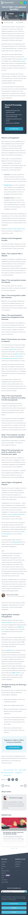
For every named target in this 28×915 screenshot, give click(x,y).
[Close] (26, 894)
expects (23, 61)
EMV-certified (16, 672)
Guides (3, 864)
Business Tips (7, 775)
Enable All (14, 912)
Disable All (14, 907)
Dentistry (17, 866)
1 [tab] (11, 848)
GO (25, 891)
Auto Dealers (18, 861)
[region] (14, 904)
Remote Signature (9, 772)
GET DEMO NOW (14, 128)
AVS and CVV (18, 354)
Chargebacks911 (16, 542)
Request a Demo (5, 870)
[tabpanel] (14, 832)
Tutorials (3, 866)
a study (24, 59)
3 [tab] (16, 848)
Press (2, 877)
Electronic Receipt (9, 770)
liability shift (9, 650)
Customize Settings (14, 903)
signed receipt (12, 349)
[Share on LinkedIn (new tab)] (16, 779)
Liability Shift (22, 770)
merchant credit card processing (16, 228)
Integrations (4, 861)
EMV (16, 770)
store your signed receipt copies (16, 514)
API (2, 868)
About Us (3, 873)
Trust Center (4, 879)
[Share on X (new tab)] (12, 779)
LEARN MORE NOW (14, 747)
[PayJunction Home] (7, 2)
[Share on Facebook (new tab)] (9, 779)
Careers (5, 875)
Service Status (4, 882)
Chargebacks (18, 772)
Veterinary (17, 864)
